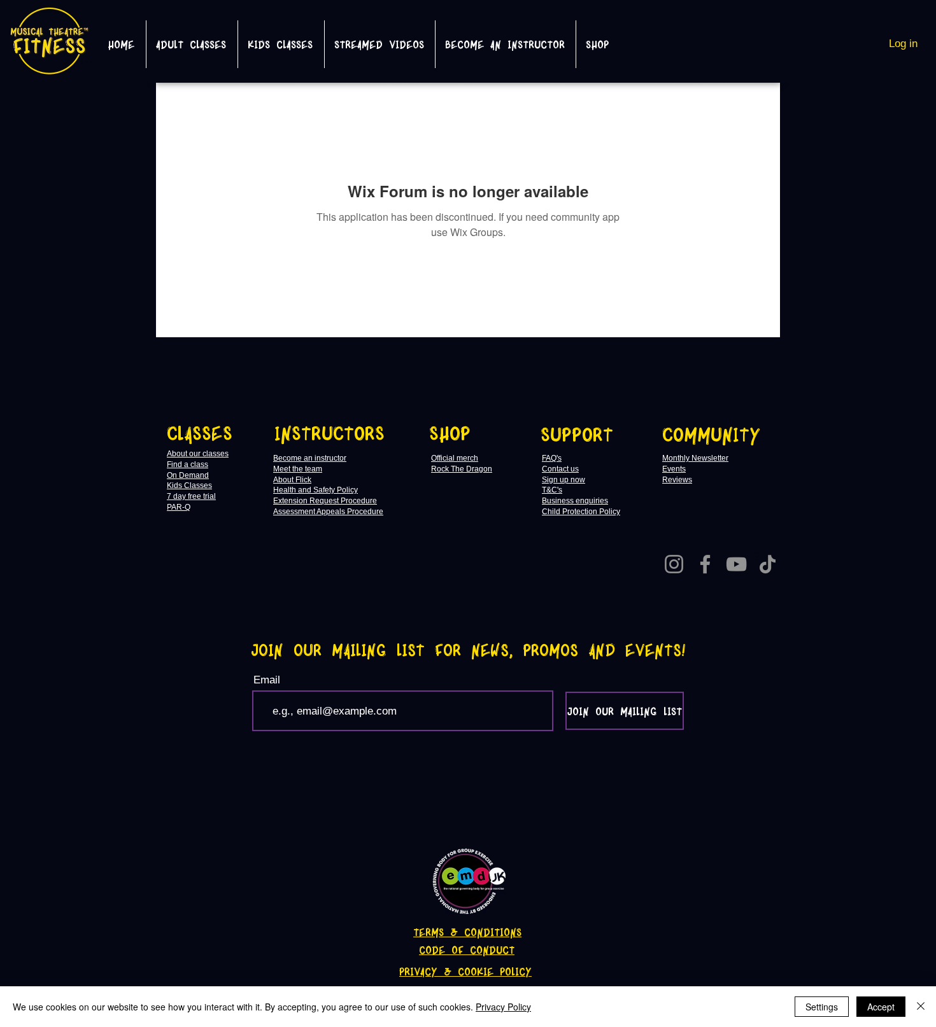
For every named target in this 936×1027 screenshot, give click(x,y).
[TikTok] (767, 564)
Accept (881, 1006)
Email (266, 679)
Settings (821, 1006)
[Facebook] (705, 564)
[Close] (920, 1006)
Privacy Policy (503, 1006)
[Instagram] (674, 564)
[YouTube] (736, 564)
